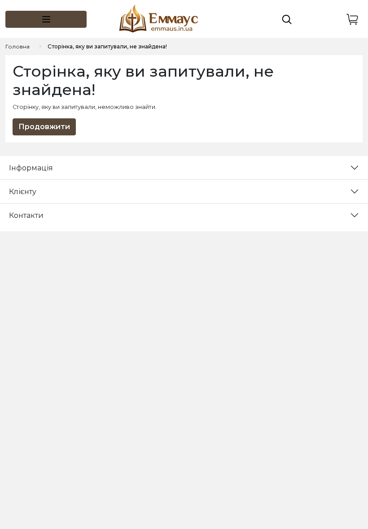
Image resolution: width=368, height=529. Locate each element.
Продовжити (44, 126)
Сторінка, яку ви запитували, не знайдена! (107, 46)
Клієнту (22, 191)
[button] (46, 19)
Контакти (26, 215)
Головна (17, 46)
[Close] (337, 491)
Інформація (31, 168)
